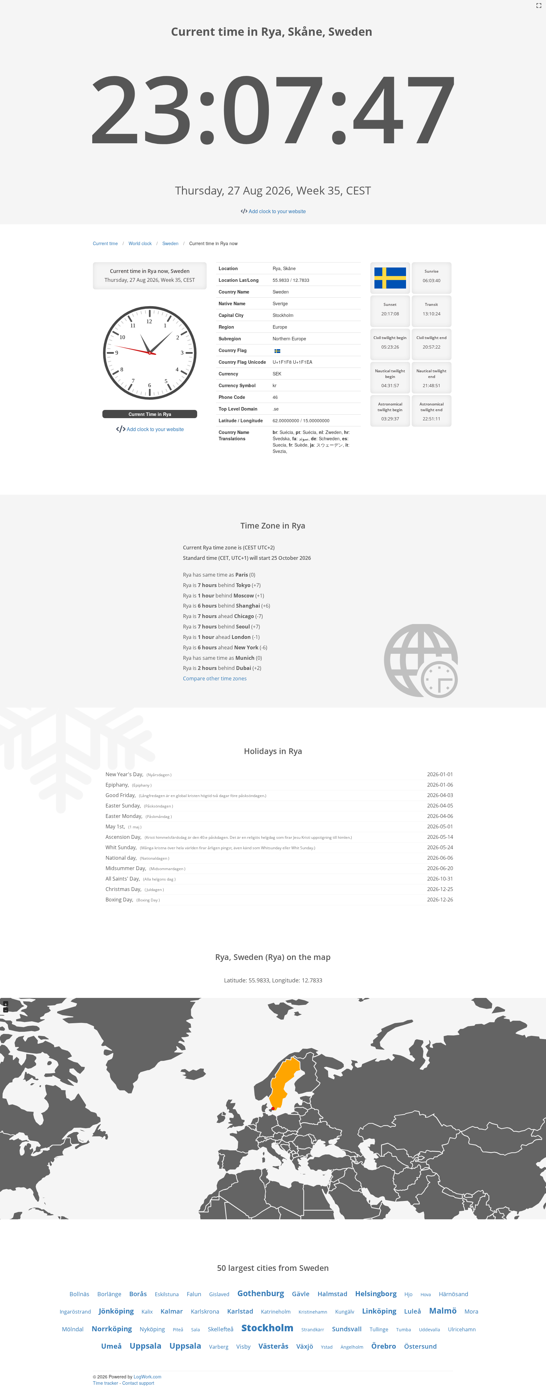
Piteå (178, 1330)
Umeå (111, 1346)
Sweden (170, 243)
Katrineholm (276, 1311)
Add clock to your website (277, 211)
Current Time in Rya (150, 414)
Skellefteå (221, 1329)
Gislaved (219, 1294)
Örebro (383, 1346)
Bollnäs (79, 1294)
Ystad (327, 1347)
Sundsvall (347, 1329)
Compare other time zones (215, 678)
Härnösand (453, 1294)
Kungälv (344, 1311)
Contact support (138, 1383)
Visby (243, 1346)
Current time (105, 243)
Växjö (304, 1346)
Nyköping (152, 1329)
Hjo (408, 1294)
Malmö (443, 1310)
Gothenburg (260, 1293)
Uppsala (145, 1345)
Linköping (379, 1310)
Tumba (403, 1330)
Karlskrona (205, 1311)
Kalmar (172, 1311)
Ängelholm (352, 1347)
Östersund (420, 1346)
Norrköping (112, 1328)
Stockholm (267, 1327)
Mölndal (73, 1329)
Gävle (301, 1294)
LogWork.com (147, 1376)
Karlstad (240, 1311)
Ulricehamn (462, 1329)
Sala (195, 1330)
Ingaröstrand (75, 1311)
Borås (138, 1294)
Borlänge (109, 1294)
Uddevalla (429, 1330)
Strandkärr (312, 1330)
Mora (471, 1311)
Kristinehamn (313, 1312)
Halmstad (332, 1294)
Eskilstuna (167, 1294)
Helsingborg (376, 1293)
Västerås (273, 1346)
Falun (194, 1294)
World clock (140, 243)
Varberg (218, 1346)
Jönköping (116, 1310)
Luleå (412, 1311)
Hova (426, 1294)
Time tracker (105, 1383)
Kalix (147, 1311)
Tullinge (379, 1329)
